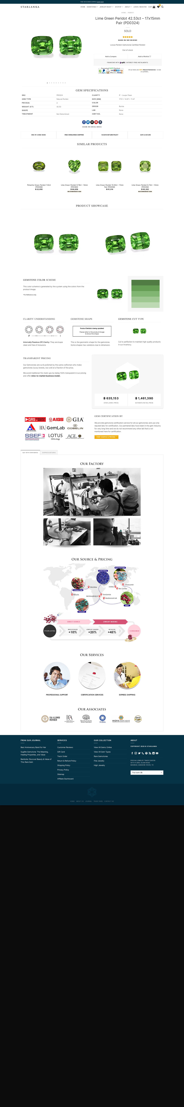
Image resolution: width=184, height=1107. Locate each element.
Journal (88, 801)
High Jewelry (99, 765)
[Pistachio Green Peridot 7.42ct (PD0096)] (39, 166)
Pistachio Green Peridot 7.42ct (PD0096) (39, 186)
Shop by (118, 7)
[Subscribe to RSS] (150, 753)
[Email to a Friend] (92, 122)
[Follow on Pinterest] (146, 753)
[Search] (162, 6)
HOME (83, 7)
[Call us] (143, 753)
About (127, 7)
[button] (23, 46)
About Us (80, 801)
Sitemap (60, 774)
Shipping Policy (63, 765)
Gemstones (91, 7)
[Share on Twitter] (88, 122)
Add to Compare (110, 56)
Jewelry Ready (106, 7)
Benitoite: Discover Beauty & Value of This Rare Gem (36, 760)
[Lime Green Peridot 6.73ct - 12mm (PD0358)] (145, 166)
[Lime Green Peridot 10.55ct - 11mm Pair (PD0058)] (109, 166)
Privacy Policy (63, 770)
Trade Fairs (98, 801)
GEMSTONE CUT (127, 318)
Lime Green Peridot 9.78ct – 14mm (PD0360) (74, 186)
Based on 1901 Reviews (127, 40)
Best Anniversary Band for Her (33, 747)
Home (123, 12)
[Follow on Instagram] (136, 753)
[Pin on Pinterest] (96, 122)
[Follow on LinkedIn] (153, 753)
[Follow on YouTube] (157, 753)
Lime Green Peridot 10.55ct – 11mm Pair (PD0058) (109, 186)
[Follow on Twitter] (139, 753)
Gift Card (61, 752)
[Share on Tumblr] (100, 122)
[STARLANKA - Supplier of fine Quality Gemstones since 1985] (30, 7)
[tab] (30, 452)
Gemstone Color (34, 279)
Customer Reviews (65, 747)
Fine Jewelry (99, 761)
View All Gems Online (103, 747)
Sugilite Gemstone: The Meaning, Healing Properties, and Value (34, 753)
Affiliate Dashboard (65, 779)
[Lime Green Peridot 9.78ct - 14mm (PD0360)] (74, 166)
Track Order (62, 756)
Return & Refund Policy (66, 761)
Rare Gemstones (101, 756)
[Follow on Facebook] (132, 753)
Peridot (131, 12)
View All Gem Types (102, 752)
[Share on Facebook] (84, 122)
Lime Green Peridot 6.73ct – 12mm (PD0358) (145, 186)
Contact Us (109, 801)
